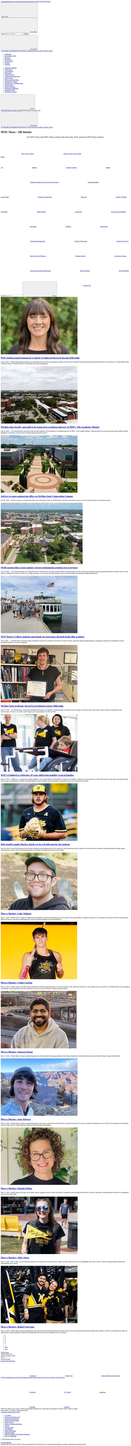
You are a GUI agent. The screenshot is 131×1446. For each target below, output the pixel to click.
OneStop (48, 1)
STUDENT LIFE (24, 51)
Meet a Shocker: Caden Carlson (16, 982)
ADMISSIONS (14, 51)
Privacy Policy (9, 1422)
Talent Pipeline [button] (41, 212)
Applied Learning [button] (71, 167)
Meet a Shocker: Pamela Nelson (16, 1188)
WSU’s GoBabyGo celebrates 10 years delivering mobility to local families (37, 775)
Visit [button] (10, 1361)
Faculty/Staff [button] (5, 197)
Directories (28, 1)
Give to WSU (35, 1)
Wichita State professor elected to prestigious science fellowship (32, 706)
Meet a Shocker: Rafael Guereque (17, 1327)
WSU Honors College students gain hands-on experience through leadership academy (42, 636)
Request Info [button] (5, 1361)
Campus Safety (9, 1427)
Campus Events (9, 75)
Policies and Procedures (12, 80)
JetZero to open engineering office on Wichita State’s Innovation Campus (37, 496)
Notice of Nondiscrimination (13, 1424)
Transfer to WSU (10, 90)
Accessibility (8, 1429)
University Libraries (11, 92)
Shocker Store (9, 85)
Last (6, 1349)
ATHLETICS (34, 51)
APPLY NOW (48, 51)
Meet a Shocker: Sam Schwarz (16, 1119)
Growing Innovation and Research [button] (40, 271)
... (5, 1345)
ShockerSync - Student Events (14, 83)
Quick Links (5, 16)
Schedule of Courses (11, 81)
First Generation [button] (85, 271)
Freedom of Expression (12, 1419)
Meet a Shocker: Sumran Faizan (17, 1052)
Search (3, 34)
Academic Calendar (11, 68)
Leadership (4, 1)
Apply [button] (13, 1361)
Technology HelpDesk (11, 88)
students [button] (34, 167)
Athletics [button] (68, 226)
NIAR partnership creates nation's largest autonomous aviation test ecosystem (39, 567)
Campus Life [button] (87, 285)
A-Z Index (8, 1415)
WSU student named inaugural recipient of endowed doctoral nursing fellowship (40, 358)
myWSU (42, 1)
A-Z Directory (9, 71)
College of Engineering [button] (45, 197)
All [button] (2, 167)
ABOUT (41, 51)
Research (22, 1)
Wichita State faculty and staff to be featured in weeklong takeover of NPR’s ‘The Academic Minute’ (50, 427)
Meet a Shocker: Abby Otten (15, 1257)
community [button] (78, 212)
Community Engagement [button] (37, 241)
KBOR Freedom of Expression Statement (17, 1434)
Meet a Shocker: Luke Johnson (16, 913)
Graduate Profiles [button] (93, 182)
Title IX (7, 1426)
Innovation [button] (33, 226)
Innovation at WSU (13, 1)
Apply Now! (8, 69)
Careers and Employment (12, 76)
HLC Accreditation (10, 1436)
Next (6, 1347)
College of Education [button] (80, 241)
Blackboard (8, 73)
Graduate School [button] (80, 256)
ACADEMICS (5, 51)
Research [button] (84, 197)
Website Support (10, 1432)
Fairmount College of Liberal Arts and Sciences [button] (44, 182)
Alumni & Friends (6, 1412)
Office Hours (9, 78)
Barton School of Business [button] (38, 256)
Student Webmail (10, 87)
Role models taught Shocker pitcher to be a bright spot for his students (35, 844)
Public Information (10, 1431)
